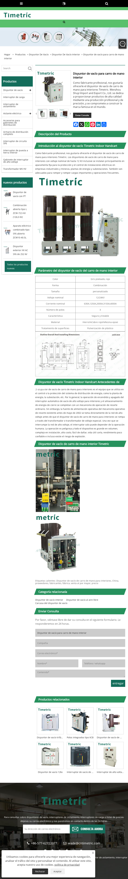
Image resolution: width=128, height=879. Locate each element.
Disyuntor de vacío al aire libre (82, 599)
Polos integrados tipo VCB (80, 737)
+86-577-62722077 (44, 843)
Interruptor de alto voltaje (110, 772)
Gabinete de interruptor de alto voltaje (15, 160)
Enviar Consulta (82, 115)
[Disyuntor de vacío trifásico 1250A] (50, 720)
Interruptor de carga (14, 97)
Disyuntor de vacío (39, 54)
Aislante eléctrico (12, 113)
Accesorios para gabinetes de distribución (11, 122)
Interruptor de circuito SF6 (15, 142)
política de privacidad (67, 864)
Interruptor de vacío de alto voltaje (81, 772)
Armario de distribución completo (15, 133)
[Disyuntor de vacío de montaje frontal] (110, 720)
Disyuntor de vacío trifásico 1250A (51, 737)
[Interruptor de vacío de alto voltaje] (80, 754)
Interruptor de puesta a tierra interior (15, 151)
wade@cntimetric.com (84, 843)
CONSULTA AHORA (92, 828)
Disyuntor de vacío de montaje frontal (111, 737)
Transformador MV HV (14, 168)
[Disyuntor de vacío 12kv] (50, 754)
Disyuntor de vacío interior (66, 54)
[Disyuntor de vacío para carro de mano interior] (42, 113)
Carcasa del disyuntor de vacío (51, 603)
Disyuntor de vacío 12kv (50, 772)
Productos (20, 54)
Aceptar (58, 871)
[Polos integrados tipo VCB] (80, 720)
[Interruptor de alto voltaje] (110, 754)
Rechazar (40, 871)
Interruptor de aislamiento (10, 105)
